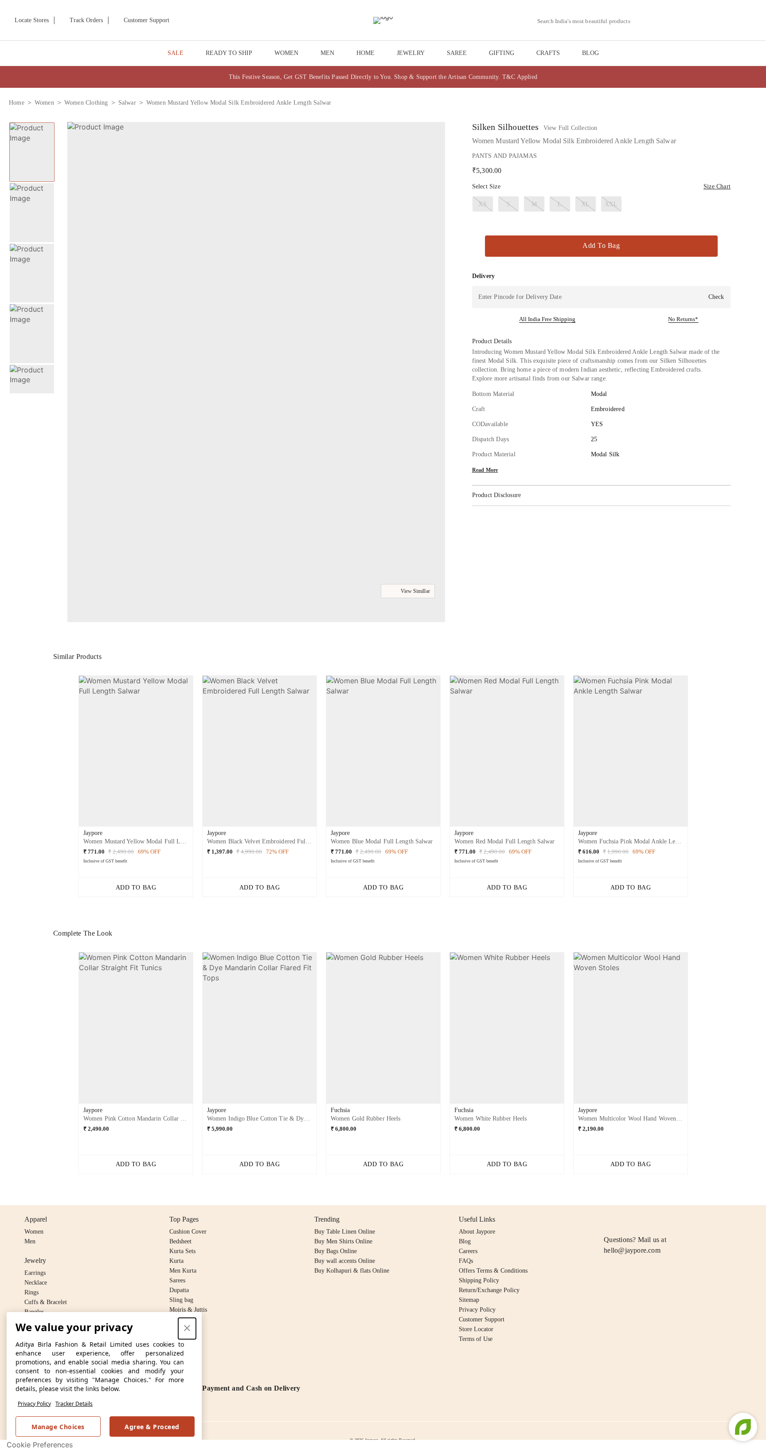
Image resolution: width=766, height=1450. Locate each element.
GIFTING (501, 53)
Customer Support (481, 1319)
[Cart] (708, 21)
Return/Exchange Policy (489, 1290)
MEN (327, 53)
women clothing (86, 102)
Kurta (176, 1261)
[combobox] (587, 21)
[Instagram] (609, 1219)
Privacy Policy (34, 1403)
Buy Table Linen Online (344, 1231)
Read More (485, 470)
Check (716, 297)
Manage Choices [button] (57, 1427)
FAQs (466, 1261)
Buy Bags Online (335, 1251)
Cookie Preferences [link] (40, 1444)
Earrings (35, 1273)
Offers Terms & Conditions (493, 1270)
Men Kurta (182, 1270)
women (44, 102)
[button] (663, 20)
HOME (365, 53)
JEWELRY (411, 53)
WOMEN (286, 53)
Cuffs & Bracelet (45, 1302)
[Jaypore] (383, 20)
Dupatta (179, 1290)
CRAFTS (548, 53)
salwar (127, 102)
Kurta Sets (182, 1251)
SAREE (457, 53)
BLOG (590, 53)
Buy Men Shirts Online (343, 1241)
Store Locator (476, 1329)
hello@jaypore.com (632, 1250)
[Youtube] (660, 1219)
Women (33, 1231)
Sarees (177, 1280)
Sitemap (469, 1300)
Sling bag (181, 1300)
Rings (31, 1292)
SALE (176, 53)
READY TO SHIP (229, 53)
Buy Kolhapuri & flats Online (351, 1270)
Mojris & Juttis (188, 1309)
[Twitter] (643, 1219)
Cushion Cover (188, 1231)
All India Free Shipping (547, 319)
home (16, 102)
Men (29, 1241)
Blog (465, 1241)
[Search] (642, 21)
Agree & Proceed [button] (152, 1427)
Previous (32, 122)
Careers (468, 1251)
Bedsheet (180, 1241)
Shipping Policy (479, 1280)
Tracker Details (74, 1403)
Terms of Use (475, 1339)
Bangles (34, 1312)
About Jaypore (477, 1231)
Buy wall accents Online (344, 1261)
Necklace (35, 1282)
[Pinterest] (677, 1219)
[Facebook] (626, 1219)
